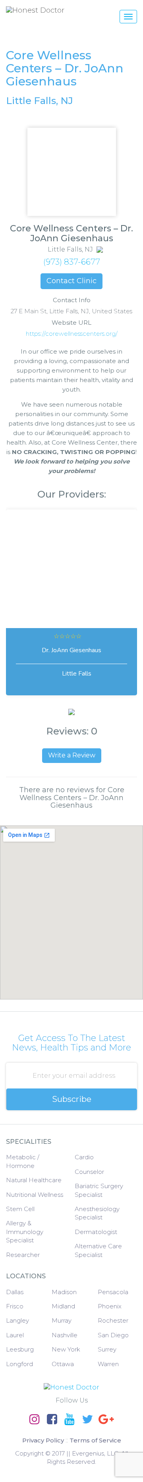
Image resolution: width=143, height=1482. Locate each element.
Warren (108, 1364)
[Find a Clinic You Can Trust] (57, 10)
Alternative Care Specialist (98, 1250)
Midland (63, 1306)
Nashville (64, 1335)
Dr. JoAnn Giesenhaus (71, 650)
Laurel (15, 1335)
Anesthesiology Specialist (97, 1213)
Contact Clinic (71, 280)
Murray (62, 1320)
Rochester (113, 1320)
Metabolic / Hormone (22, 1161)
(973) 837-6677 (71, 262)
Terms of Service (95, 1440)
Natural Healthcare (34, 1180)
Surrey (107, 1349)
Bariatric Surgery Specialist (99, 1190)
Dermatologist (96, 1232)
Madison (64, 1292)
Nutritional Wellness (34, 1194)
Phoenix (110, 1306)
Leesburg (20, 1349)
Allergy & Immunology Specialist (24, 1231)
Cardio (84, 1157)
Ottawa (63, 1364)
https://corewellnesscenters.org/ (72, 333)
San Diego (113, 1335)
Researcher (23, 1255)
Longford (19, 1364)
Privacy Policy (43, 1440)
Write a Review (71, 755)
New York (66, 1349)
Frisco (14, 1306)
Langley (17, 1320)
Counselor (89, 1171)
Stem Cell (20, 1209)
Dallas (14, 1292)
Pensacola (113, 1292)
